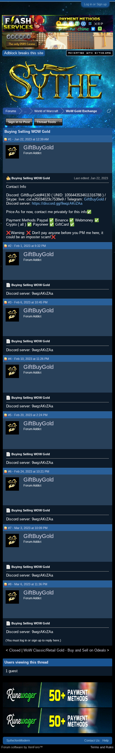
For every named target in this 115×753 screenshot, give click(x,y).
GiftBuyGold (38, 147)
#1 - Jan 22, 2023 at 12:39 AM (28, 139)
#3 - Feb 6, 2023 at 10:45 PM (27, 302)
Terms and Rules (102, 747)
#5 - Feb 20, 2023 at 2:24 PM (27, 415)
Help (105, 740)
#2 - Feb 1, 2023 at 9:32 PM (27, 245)
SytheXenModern (18, 740)
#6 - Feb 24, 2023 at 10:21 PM (28, 471)
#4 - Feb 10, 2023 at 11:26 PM (28, 358)
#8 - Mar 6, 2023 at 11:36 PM (27, 584)
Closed (14, 650)
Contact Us (92, 740)
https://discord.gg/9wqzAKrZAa (57, 203)
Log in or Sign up (95, 4)
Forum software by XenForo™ (22, 747)
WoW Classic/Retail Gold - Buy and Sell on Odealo (64, 650)
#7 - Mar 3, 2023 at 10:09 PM (27, 528)
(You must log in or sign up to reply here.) (33, 640)
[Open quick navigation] (109, 111)
